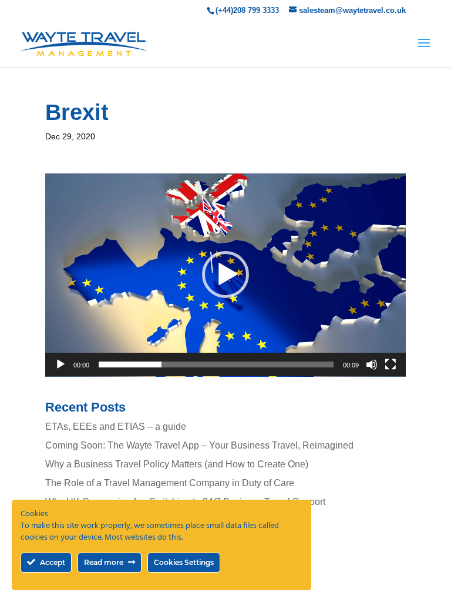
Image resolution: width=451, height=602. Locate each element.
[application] (225, 275)
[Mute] (372, 364)
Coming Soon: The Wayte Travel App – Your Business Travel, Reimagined (199, 445)
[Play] (60, 364)
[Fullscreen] (390, 364)
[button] (225, 274)
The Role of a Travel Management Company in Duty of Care (169, 483)
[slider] (216, 364)
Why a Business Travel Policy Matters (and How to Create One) (176, 464)
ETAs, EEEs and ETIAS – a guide (115, 427)
